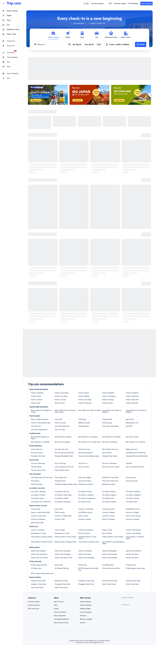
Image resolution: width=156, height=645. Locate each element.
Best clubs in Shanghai (109, 414)
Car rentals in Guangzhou (63, 474)
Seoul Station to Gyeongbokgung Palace (113, 515)
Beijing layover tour (132, 395)
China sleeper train (61, 450)
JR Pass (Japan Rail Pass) (39, 537)
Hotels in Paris (35, 375)
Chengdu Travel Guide (133, 553)
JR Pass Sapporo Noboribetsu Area (42, 546)
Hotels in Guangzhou (109, 369)
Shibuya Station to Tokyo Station (65, 509)
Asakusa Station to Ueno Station (112, 509)
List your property (85, 584)
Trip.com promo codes (38, 442)
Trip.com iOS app (60, 436)
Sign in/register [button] (146, 3)
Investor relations (85, 574)
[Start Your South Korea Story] (48, 67)
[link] (86, 3)
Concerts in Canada (84, 492)
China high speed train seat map (41, 450)
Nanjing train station (108, 457)
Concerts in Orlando (108, 485)
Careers (56, 581)
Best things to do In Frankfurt (135, 414)
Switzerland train (60, 453)
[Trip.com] (14, 3)
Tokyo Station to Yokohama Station (135, 510)
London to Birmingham (133, 506)
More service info (33, 581)
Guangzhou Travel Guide (86, 553)
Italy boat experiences (85, 425)
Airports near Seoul (132, 527)
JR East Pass (59, 537)
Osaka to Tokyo (107, 502)
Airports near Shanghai (38, 523)
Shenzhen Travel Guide (109, 553)
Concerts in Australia (132, 492)
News (56, 577)
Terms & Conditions (60, 584)
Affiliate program (85, 581)
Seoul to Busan (107, 506)
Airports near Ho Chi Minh (39, 530)
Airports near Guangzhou (63, 523)
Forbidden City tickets (38, 428)
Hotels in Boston (107, 375)
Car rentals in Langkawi (85, 467)
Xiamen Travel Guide (109, 556)
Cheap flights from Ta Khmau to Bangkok (136, 383)
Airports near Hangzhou (110, 530)
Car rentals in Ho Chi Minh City (41, 474)
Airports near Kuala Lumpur (63, 530)
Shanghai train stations (85, 457)
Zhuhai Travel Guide (132, 556)
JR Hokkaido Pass (108, 537)
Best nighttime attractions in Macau (40, 410)
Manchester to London (62, 506)
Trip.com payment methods (135, 439)
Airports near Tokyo (84, 527)
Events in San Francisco (133, 488)
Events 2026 (59, 481)
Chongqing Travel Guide (62, 556)
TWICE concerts (60, 485)
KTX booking (35, 453)
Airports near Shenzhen (133, 523)
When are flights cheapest (39, 392)
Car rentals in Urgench (109, 474)
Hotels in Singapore (132, 365)
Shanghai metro (83, 398)
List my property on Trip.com (64, 439)
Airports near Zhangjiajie (86, 530)
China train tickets (37, 457)
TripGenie (129, 436)
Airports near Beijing (85, 523)
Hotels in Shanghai (37, 365)
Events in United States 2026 (40, 485)
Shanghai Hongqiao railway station (66, 457)
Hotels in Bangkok (108, 365)
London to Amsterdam (85, 502)
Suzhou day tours (36, 422)
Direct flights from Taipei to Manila (89, 383)
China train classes (132, 453)
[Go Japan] (89, 67)
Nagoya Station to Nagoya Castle (65, 514)
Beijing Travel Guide (61, 553)
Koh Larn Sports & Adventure (64, 425)
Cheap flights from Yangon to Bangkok (111, 383)
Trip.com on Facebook (109, 436)
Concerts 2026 (35, 481)
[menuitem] (11, 11)
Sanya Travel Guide (37, 560)
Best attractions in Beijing (63, 409)
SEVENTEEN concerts (133, 481)
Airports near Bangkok (109, 523)
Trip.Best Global (36, 439)
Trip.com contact (83, 439)
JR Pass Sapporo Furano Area (135, 541)
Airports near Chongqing (63, 527)
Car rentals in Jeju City (62, 464)
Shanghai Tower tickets (109, 428)
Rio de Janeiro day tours (110, 422)
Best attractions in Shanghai (111, 409)
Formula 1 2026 (60, 492)
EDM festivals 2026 (37, 495)
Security (82, 595)
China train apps (131, 450)
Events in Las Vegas (132, 485)
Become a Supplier (86, 591)
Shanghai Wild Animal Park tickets (137, 428)
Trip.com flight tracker (62, 442)
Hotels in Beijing (83, 369)
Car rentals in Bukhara (133, 464)
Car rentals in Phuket (85, 464)
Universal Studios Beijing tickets (88, 428)
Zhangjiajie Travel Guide (86, 556)
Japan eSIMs (130, 392)
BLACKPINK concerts (85, 485)
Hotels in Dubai (36, 369)
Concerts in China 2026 (85, 481)
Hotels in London (60, 372)
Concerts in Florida (108, 488)
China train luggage (84, 450)
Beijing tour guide (84, 395)
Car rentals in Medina (61, 471)
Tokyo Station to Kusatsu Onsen (88, 514)
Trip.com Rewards (85, 577)
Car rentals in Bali (131, 474)
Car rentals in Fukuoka (38, 467)
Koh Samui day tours (61, 422)
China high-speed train (62, 398)
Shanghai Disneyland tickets (64, 428)
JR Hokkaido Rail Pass (62, 541)
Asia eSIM (129, 398)
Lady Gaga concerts (108, 481)
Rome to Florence (84, 506)
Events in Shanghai (108, 492)
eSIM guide (82, 392)
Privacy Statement (60, 588)
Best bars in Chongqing (62, 414)
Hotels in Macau (83, 365)
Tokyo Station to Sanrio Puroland (42, 514)
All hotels (83, 588)
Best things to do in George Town (89, 414)
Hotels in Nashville (132, 375)
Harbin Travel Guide (61, 560)
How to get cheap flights (110, 398)
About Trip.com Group (61, 595)
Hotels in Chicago (108, 372)
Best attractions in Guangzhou (88, 409)
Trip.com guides (60, 402)
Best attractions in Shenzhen (40, 414)
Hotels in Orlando (36, 372)
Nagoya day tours (131, 422)
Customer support (34, 574)
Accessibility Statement (61, 591)
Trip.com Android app (38, 436)
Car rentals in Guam (84, 474)
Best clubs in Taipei (132, 409)
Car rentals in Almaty (132, 471)
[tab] (53, 34)
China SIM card (36, 398)
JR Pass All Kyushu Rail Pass (111, 541)
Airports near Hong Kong (39, 527)
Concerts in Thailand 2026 (63, 488)
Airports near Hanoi (132, 530)
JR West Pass (82, 537)
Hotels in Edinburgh (84, 375)
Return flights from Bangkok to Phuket (41, 383)
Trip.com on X (82, 436)
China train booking (84, 453)
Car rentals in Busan (37, 471)
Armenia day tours (84, 422)
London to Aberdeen (38, 502)
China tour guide (60, 395)
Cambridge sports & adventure (136, 425)
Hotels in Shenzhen (132, 369)
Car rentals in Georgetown (86, 471)
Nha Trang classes (37, 425)
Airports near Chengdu (109, 527)
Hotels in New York (132, 372)
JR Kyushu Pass (131, 537)
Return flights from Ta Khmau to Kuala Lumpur (65, 383)
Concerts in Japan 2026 (38, 488)
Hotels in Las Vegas (61, 369)
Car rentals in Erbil (108, 471)
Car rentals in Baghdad (133, 467)
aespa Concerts (83, 488)
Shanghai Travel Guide (38, 553)
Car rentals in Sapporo (109, 467)
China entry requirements (39, 402)
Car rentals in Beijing (108, 464)
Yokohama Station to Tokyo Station (87, 510)
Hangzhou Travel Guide (38, 556)
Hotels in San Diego (84, 372)
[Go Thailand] (131, 67)
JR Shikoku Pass (36, 541)
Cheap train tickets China (110, 453)
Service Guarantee (34, 577)
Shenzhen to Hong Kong (110, 450)
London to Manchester (133, 502)
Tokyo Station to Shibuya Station (42, 509)
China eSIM (58, 392)
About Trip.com (59, 574)
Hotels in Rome (60, 375)
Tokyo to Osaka (60, 502)
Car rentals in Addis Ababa (63, 467)
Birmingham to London (38, 506)
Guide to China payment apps (40, 395)
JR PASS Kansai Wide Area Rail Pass (88, 541)
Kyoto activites (107, 425)
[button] (3, 3)
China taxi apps (107, 395)
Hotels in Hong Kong (61, 365)
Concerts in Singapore (38, 492)
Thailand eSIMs (107, 392)
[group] (77, 23)
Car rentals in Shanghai (38, 464)
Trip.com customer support (111, 439)
